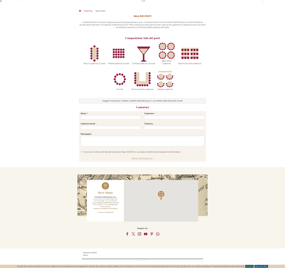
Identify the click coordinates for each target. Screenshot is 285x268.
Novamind (109, 212)
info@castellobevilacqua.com (107, 203)
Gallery (104, 7)
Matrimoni (38, 7)
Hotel (48, 7)
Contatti (114, 7)
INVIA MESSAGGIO (142, 158)
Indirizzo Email (88, 124)
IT (263, 7)
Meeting (70, 7)
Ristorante (58, 7)
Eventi (79, 7)
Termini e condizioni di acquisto (105, 208)
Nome (84, 113)
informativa (175, 152)
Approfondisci (261, 266)
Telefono (148, 124)
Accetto (249, 266)
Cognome (149, 113)
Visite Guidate (91, 7)
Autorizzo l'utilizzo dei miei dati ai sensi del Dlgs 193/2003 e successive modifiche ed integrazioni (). (132, 152)
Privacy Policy (105, 206)
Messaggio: (86, 134)
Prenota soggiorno (248, 7)
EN (270, 7)
